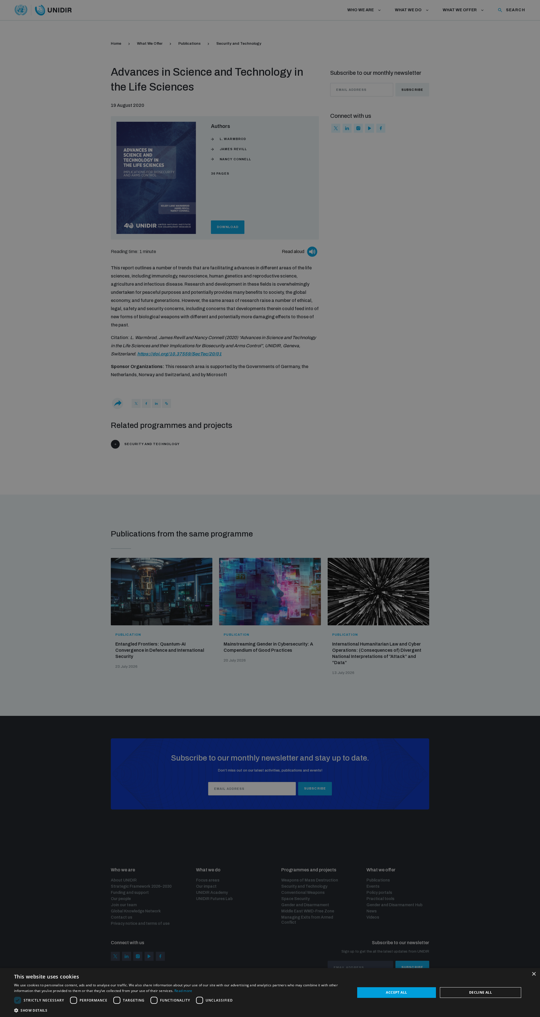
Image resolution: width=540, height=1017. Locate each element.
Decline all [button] (480, 992)
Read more (183, 990)
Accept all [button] (396, 992)
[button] (179, 1010)
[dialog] (270, 992)
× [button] (534, 974)
